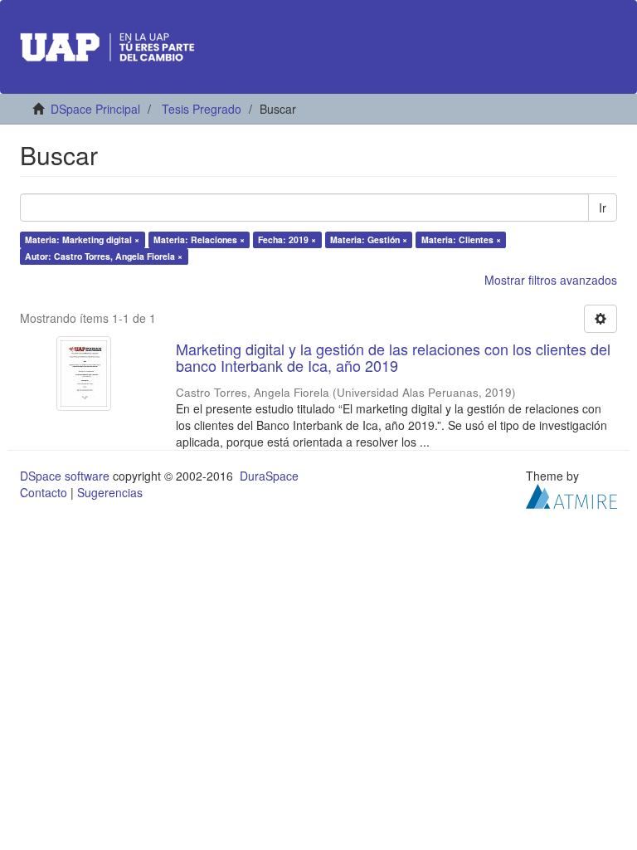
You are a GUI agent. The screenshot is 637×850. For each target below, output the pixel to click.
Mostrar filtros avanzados (550, 279)
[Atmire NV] (571, 494)
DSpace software (64, 475)
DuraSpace (269, 475)
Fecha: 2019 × (287, 239)
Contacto (43, 492)
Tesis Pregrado (201, 108)
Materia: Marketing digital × (82, 239)
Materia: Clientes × (461, 239)
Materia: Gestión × (368, 239)
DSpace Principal (95, 108)
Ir (602, 207)
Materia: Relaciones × (199, 239)
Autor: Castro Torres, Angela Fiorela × (103, 256)
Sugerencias (110, 492)
